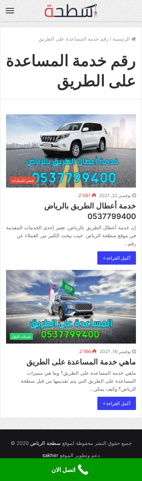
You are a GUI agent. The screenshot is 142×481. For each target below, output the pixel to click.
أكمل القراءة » (116, 258)
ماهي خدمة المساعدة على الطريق (81, 361)
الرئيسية (121, 39)
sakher (50, 455)
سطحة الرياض (45, 443)
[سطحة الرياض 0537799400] (71, 10)
